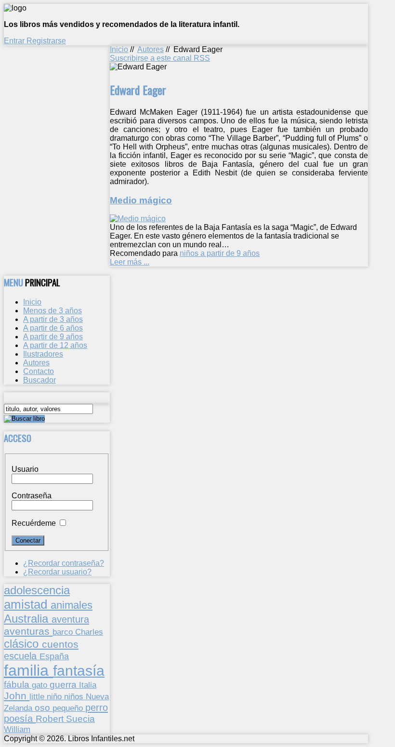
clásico (23, 643)
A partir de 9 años (53, 337)
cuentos (60, 644)
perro (96, 707)
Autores (150, 49)
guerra (64, 685)
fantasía (79, 671)
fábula (18, 685)
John (16, 695)
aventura (70, 619)
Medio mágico (141, 200)
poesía (20, 718)
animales (71, 605)
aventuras (28, 631)
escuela (22, 656)
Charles (89, 632)
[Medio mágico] (138, 218)
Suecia (80, 718)
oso (44, 708)
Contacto (38, 371)
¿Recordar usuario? (57, 572)
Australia (28, 618)
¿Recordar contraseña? (63, 563)
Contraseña (32, 496)
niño (55, 696)
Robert (51, 719)
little (38, 696)
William (17, 729)
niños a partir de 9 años (220, 253)
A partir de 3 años (53, 319)
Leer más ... (129, 262)
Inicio (119, 49)
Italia (87, 685)
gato (41, 685)
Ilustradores (43, 354)
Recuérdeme (34, 523)
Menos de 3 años (52, 311)
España (54, 656)
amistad (27, 604)
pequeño (69, 708)
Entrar (15, 41)
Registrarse (46, 41)
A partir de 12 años (55, 345)
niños (75, 696)
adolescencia (37, 590)
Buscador (39, 380)
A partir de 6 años (53, 328)
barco (64, 632)
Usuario (25, 469)
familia (28, 670)
